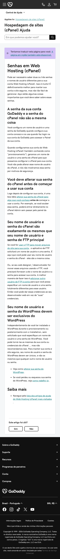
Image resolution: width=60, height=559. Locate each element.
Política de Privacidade (34, 521)
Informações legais (13, 521)
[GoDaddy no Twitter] (25, 511)
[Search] (52, 37)
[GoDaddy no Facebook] (4, 511)
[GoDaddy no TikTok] (18, 511)
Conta (5, 474)
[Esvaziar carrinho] (55, 4)
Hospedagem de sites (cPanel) (30, 19)
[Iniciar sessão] (49, 4)
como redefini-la (41, 380)
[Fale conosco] (43, 4)
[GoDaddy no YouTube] (32, 511)
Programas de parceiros (13, 467)
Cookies (51, 521)
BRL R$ (50, 503)
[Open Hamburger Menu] (3, 4)
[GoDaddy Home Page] (13, 491)
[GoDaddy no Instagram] (11, 511)
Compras (6, 481)
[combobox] (27, 37)
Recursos (6, 459)
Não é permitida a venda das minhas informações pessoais (30, 526)
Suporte (6, 452)
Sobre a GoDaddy (10, 445)
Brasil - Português (11, 503)
